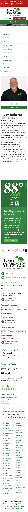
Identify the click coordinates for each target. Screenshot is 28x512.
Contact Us (6, 34)
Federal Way (8, 458)
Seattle (18, 460)
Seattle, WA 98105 (10, 343)
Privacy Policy (4, 401)
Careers (5, 56)
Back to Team (14, 107)
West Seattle (19, 492)
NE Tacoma (19, 432)
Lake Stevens (8, 478)
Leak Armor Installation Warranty (9, 397)
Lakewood (7, 480)
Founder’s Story (7, 53)
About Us (5, 42)
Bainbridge (7, 425)
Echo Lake (7, 448)
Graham (7, 465)
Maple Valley (8, 485)
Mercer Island (8, 488)
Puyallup (18, 447)
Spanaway (19, 475)
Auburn (7, 423)
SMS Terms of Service (18, 508)
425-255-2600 (9, 273)
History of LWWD (8, 49)
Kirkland (7, 473)
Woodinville (19, 490)
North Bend (19, 437)
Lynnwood (7, 483)
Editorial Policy (5, 403)
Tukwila (18, 485)
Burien (6, 440)
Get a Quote (11, 240)
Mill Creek (7, 490)
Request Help (7, 38)
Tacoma (18, 482)
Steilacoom (19, 477)
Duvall (6, 445)
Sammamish (19, 457)
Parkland (18, 440)
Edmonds (7, 453)
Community (6, 67)
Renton (18, 452)
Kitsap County (8, 475)
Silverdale (18, 470)
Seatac (18, 462)
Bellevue (7, 428)
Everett (7, 455)
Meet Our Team (7, 45)
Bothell (6, 435)
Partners (5, 71)
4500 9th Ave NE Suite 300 (13, 341)
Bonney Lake (8, 433)
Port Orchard (19, 445)
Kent (6, 470)
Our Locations (7, 60)
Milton (6, 493)
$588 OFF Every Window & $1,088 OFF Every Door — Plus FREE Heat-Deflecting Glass (14, 3)
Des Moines (8, 443)
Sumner (18, 480)
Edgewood (7, 450)
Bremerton (7, 438)
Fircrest (7, 460)
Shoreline (18, 465)
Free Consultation (19, 18)
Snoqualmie (19, 472)
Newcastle (19, 435)
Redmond (18, 450)
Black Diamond (9, 430)
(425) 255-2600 (7, 18)
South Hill (18, 467)
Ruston (18, 455)
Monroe (18, 423)
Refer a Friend (7, 64)
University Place (20, 487)
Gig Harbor (8, 463)
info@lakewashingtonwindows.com (16, 277)
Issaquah (7, 468)
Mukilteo (18, 430)
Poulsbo (18, 442)
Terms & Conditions (6, 399)
